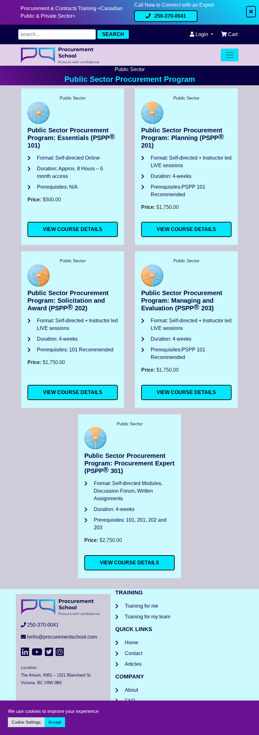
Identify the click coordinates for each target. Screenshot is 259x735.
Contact (133, 653)
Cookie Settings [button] (26, 722)
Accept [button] (54, 722)
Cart (232, 34)
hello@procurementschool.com (62, 637)
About (131, 690)
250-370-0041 (169, 16)
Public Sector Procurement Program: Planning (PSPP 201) (182, 138)
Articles (133, 664)
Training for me (141, 606)
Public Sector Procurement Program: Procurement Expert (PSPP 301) (129, 463)
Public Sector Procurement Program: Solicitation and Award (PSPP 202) (68, 300)
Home (131, 642)
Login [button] (201, 34)
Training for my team (147, 616)
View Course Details (72, 229)
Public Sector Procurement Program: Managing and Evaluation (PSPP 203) (181, 300)
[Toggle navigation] (229, 55)
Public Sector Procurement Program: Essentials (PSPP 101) (71, 138)
